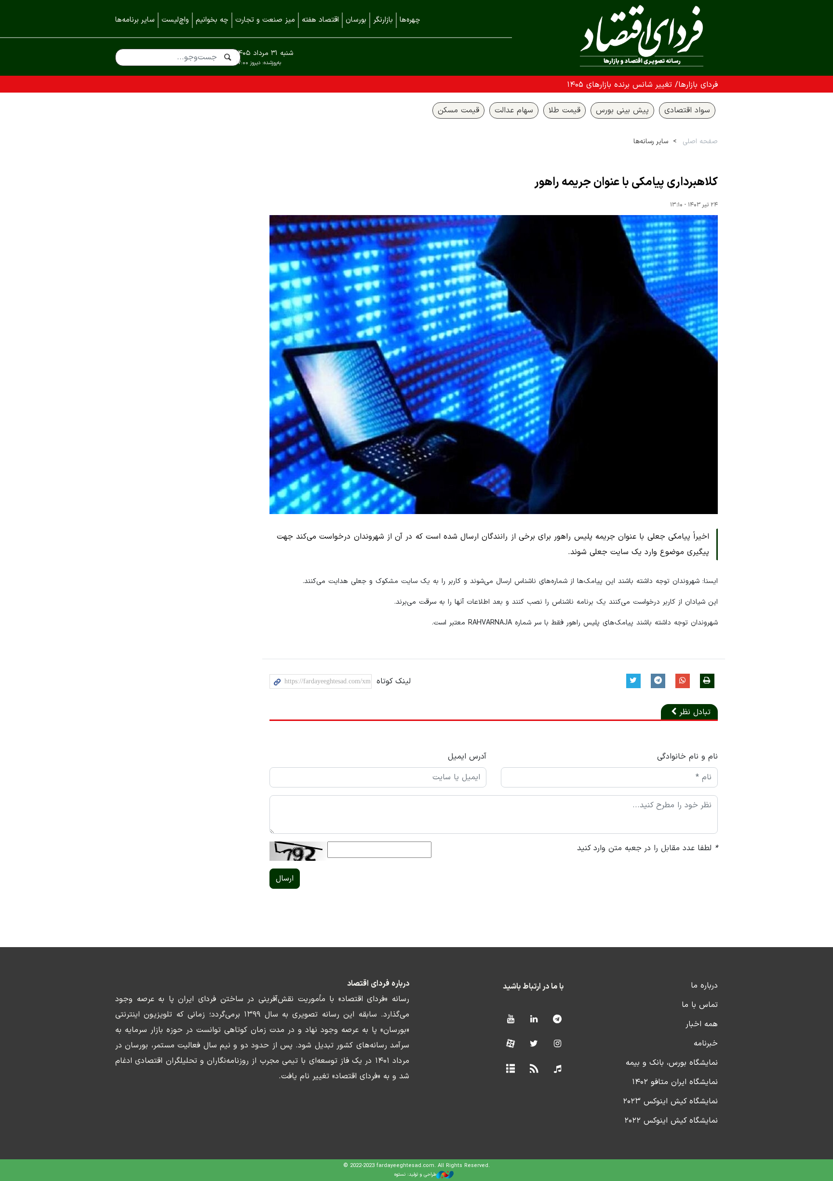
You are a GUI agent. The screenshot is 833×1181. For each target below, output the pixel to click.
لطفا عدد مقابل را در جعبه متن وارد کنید (647, 848)
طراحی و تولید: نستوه (415, 1174)
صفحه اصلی (700, 141)
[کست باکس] (557, 1069)
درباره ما (704, 985)
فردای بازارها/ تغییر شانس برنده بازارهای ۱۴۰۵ (642, 85)
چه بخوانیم (212, 20)
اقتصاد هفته (320, 20)
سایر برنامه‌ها (135, 20)
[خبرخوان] (534, 1069)
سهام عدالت (514, 110)
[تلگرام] (557, 1019)
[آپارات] (510, 1044)
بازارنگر (383, 20)
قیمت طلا (564, 110)
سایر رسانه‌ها (650, 141)
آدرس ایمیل (467, 756)
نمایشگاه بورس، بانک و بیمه (672, 1063)
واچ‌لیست (175, 20)
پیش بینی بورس (622, 110)
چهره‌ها (410, 20)
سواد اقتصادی (687, 110)
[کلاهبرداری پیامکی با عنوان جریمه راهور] (493, 364)
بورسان (356, 20)
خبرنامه (706, 1043)
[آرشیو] (510, 1069)
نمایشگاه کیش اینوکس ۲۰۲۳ (670, 1101)
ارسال (285, 878)
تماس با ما (700, 1005)
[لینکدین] (534, 1019)
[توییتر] (534, 1044)
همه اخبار (701, 1024)
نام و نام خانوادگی (687, 756)
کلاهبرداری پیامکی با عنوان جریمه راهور (626, 182)
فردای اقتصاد (628, 37)
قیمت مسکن (458, 110)
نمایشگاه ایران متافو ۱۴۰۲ (675, 1082)
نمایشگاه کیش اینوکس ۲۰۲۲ (671, 1121)
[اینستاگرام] (557, 1044)
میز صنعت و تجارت (265, 20)
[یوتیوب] (510, 1019)
